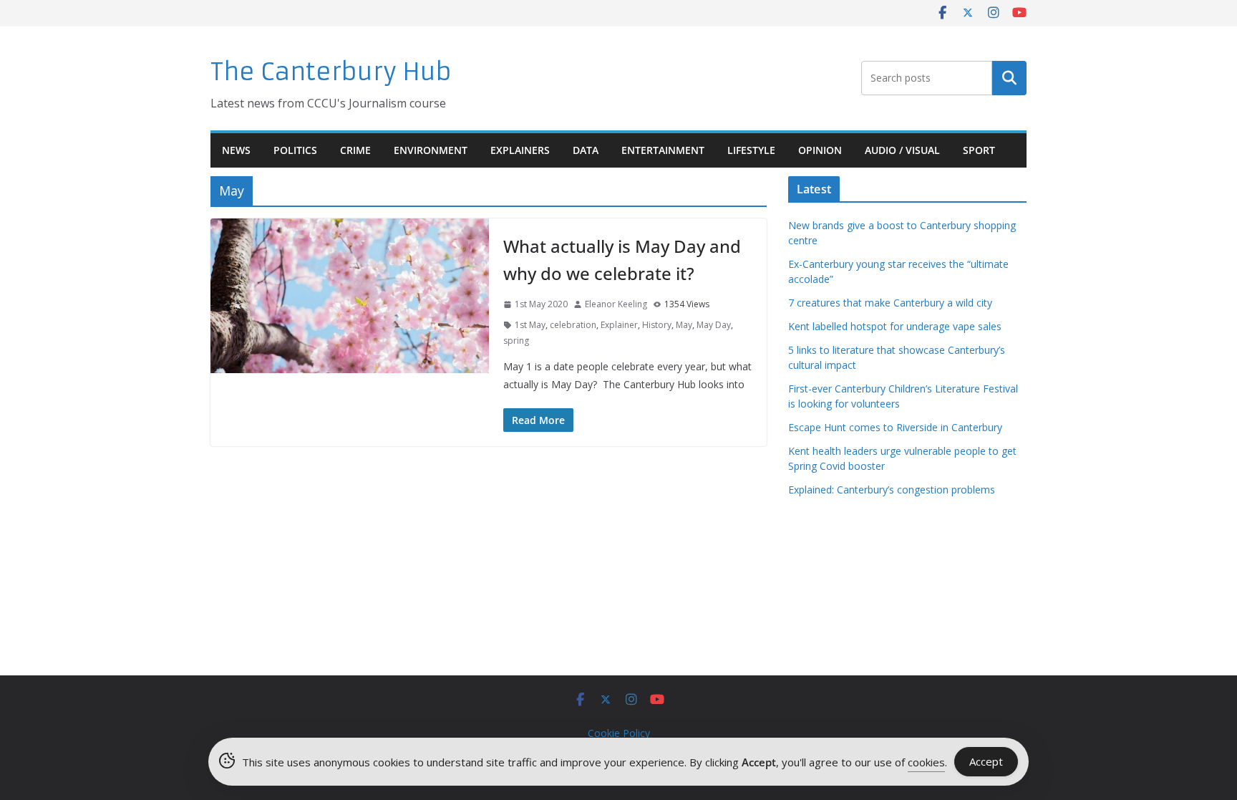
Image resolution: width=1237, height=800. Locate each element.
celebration (573, 325)
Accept (986, 761)
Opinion (820, 150)
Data (585, 150)
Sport (979, 150)
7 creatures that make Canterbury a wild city (890, 302)
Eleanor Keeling (616, 304)
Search (1009, 78)
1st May (530, 325)
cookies (926, 762)
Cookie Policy (619, 733)
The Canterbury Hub (331, 72)
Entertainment (662, 150)
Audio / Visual (902, 150)
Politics (295, 150)
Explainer (619, 325)
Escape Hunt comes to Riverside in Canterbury (895, 427)
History (656, 325)
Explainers (520, 150)
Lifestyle (751, 150)
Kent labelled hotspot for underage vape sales (894, 326)
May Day (714, 325)
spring (516, 340)
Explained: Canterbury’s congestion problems (891, 489)
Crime (355, 150)
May (684, 325)
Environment (430, 150)
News (236, 150)
